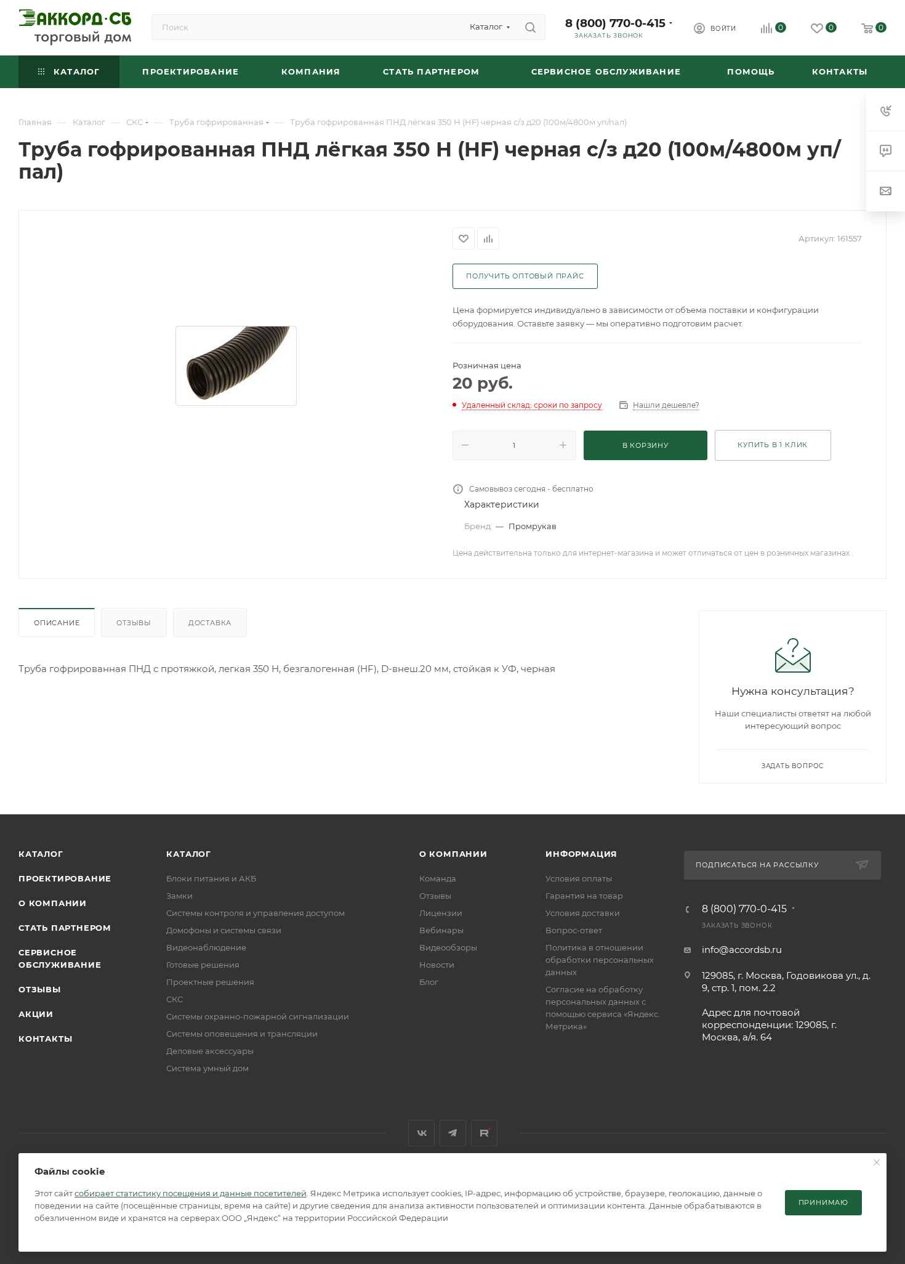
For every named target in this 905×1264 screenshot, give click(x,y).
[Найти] (530, 27)
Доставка (209, 622)
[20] (235, 365)
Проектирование (64, 878)
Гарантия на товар (584, 896)
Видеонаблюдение (206, 947)
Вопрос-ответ (573, 930)
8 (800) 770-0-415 (615, 23)
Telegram (453, 1133)
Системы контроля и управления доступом (255, 913)
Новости (436, 965)
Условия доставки (582, 913)
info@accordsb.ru (742, 949)
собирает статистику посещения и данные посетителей (190, 1193)
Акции (36, 1014)
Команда (437, 878)
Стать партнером (64, 928)
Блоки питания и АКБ (211, 878)
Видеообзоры (448, 947)
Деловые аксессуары (210, 1051)
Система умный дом (207, 1068)
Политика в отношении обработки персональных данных (599, 959)
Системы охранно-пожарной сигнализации (257, 1016)
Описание (56, 622)
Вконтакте (421, 1133)
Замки (179, 896)
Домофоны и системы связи (223, 930)
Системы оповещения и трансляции (242, 1034)
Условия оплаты (578, 878)
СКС (174, 999)
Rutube (484, 1133)
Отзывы (133, 622)
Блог (428, 982)
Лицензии (440, 913)
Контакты (45, 1038)
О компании (52, 903)
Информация (581, 854)
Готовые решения (202, 965)
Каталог (40, 854)
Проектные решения (210, 982)
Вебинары (441, 930)
